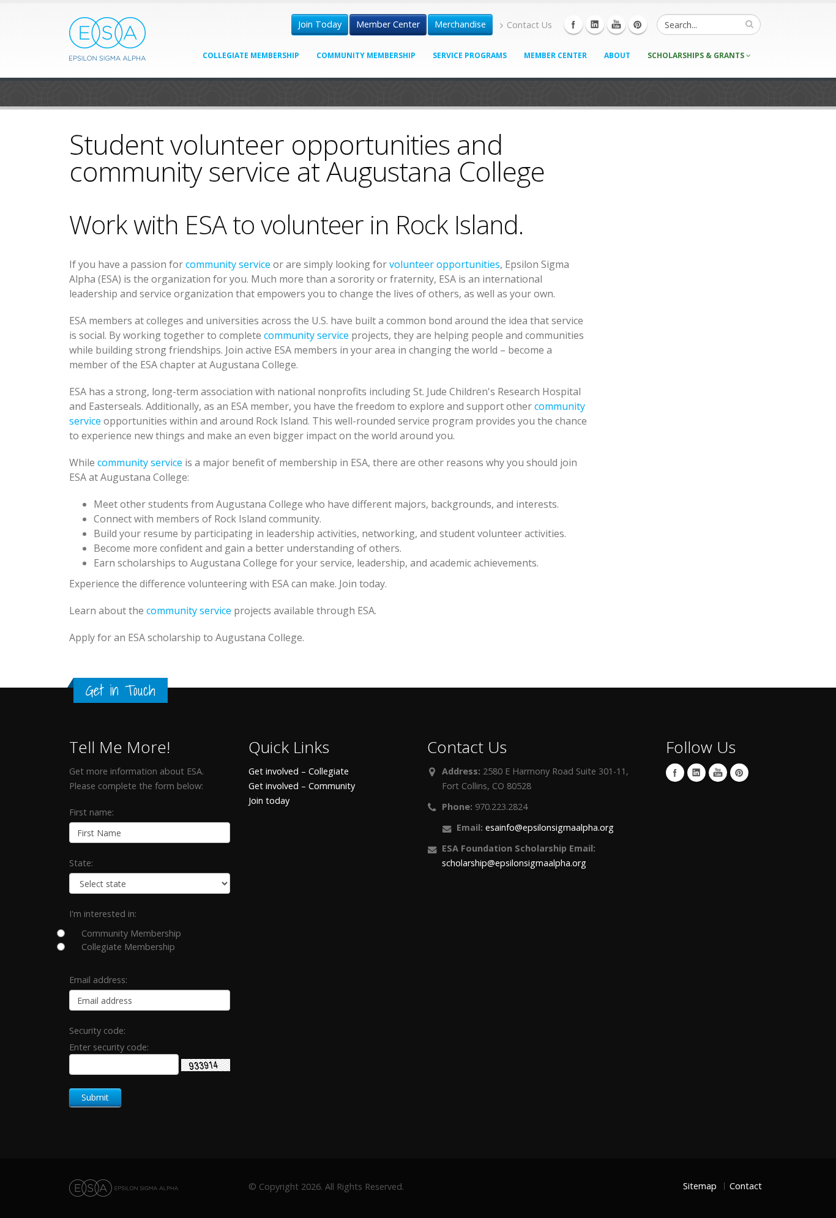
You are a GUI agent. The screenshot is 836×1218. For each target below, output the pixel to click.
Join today (268, 800)
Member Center (388, 24)
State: (81, 863)
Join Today (319, 24)
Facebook (573, 24)
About (617, 55)
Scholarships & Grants (697, 55)
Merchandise (460, 24)
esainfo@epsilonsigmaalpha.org (549, 827)
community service (228, 264)
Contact (746, 1186)
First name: (91, 812)
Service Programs (470, 55)
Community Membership (366, 55)
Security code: (97, 1030)
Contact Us (529, 25)
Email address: (98, 980)
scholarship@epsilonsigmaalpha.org (514, 863)
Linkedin (595, 24)
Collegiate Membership (251, 55)
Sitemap (700, 1186)
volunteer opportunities (444, 264)
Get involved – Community (301, 786)
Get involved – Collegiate (298, 771)
